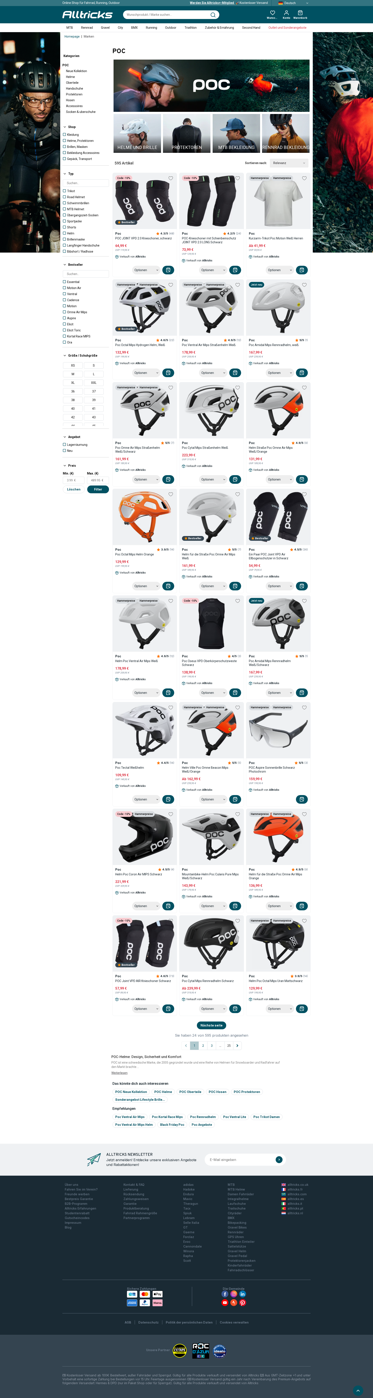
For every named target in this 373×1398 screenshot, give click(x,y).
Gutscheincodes (77, 1218)
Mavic (187, 1199)
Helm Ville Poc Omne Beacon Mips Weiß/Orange (205, 769)
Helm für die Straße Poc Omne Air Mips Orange (275, 876)
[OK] (279, 1159)
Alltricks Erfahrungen (80, 1208)
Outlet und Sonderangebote (288, 27)
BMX (134, 27)
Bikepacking (237, 1222)
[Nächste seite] (237, 1046)
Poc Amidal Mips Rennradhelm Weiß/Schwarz (270, 663)
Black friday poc (172, 1124)
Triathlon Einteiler (241, 1241)
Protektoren (74, 94)
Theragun (190, 1203)
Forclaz (188, 1237)
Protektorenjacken (242, 1260)
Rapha (188, 1256)
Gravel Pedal (237, 1256)
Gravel (105, 27)
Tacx (186, 1208)
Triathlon (191, 27)
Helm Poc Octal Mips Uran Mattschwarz (276, 981)
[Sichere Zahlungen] (145, 1298)
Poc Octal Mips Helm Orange (134, 554)
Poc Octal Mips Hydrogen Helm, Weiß (140, 345)
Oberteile (72, 82)
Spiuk (187, 1213)
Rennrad (87, 27)
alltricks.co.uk (298, 1184)
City (120, 27)
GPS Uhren (236, 1237)
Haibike (189, 1189)
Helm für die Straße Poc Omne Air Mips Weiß (208, 556)
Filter (98, 489)
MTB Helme (236, 1189)
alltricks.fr (295, 1189)
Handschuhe (74, 88)
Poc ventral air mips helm (134, 1124)
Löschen (74, 489)
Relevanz (279, 163)
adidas (188, 1184)
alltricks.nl (295, 1213)
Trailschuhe (237, 1208)
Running (151, 27)
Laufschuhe (237, 1203)
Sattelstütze (237, 1246)
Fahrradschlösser (241, 1270)
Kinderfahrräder (240, 1265)
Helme (70, 77)
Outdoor (170, 27)
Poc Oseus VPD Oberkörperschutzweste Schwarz (209, 663)
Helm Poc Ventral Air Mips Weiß (136, 661)
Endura (188, 1194)
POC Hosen (217, 1092)
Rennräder (235, 1232)
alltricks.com (297, 1194)
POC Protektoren (247, 1092)
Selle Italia (191, 1222)
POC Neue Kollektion (131, 1092)
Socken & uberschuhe (81, 112)
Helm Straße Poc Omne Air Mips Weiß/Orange (271, 449)
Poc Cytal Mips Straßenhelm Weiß (205, 447)
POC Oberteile (190, 1092)
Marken (89, 36)
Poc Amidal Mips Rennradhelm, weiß (274, 345)
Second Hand (251, 27)
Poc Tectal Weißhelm (129, 767)
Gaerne (188, 1232)
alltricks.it (295, 1203)
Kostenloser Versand (229, 3)
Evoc (186, 1241)
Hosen (70, 100)
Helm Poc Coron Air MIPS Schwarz (138, 874)
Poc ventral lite (234, 1117)
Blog (68, 1227)
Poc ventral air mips (130, 1117)
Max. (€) (92, 473)
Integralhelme (238, 1199)
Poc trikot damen (266, 1117)
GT (185, 1227)
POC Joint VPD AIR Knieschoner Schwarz (143, 981)
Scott (187, 1260)
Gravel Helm (237, 1251)
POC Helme (163, 1092)
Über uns (71, 1184)
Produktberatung (136, 1208)
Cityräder (235, 1213)
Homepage (72, 36)
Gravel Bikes (237, 1227)
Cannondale (192, 1246)
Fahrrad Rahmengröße (140, 1213)
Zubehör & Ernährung (219, 27)
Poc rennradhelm (203, 1117)
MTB (69, 27)
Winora (188, 1251)
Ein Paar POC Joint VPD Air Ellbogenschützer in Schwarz (268, 556)
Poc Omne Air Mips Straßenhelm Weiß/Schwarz (137, 449)
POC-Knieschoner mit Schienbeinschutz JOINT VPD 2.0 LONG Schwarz (209, 240)
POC (65, 65)
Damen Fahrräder (241, 1194)
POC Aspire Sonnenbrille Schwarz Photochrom (272, 769)
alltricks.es (296, 1199)
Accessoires (74, 106)
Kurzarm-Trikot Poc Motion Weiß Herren (276, 238)
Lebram (188, 1218)
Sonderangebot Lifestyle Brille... (140, 1099)
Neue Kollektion (76, 71)
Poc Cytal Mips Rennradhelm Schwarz (208, 981)
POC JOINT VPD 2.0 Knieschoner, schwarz (143, 238)
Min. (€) (68, 473)
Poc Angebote (202, 1124)
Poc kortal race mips (167, 1117)
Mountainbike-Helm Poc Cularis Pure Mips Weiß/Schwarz (210, 876)
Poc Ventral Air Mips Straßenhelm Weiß (209, 345)
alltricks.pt (295, 1208)
